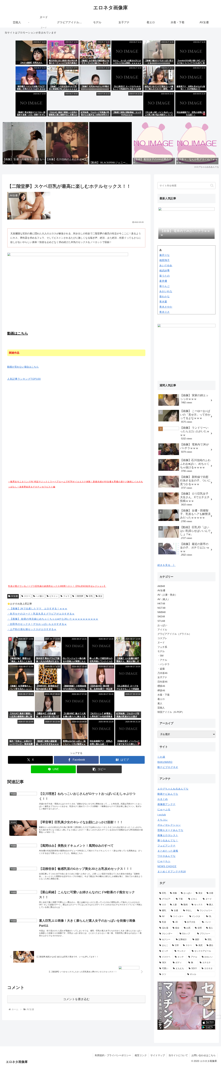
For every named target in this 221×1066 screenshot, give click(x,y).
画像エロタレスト (167, 835)
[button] (99, 769)
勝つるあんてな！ (167, 840)
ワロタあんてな (166, 856)
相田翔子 (164, 260)
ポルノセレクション (169, 825)
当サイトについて (178, 1055)
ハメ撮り (40, 596)
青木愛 (163, 301)
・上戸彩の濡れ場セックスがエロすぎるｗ (31, 629)
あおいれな (165, 291)
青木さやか (165, 306)
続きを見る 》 (166, 565)
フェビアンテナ (166, 845)
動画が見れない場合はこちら (23, 366)
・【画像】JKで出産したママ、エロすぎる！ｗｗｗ (37, 608)
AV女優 (14, 596)
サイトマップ (157, 1055)
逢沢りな (164, 255)
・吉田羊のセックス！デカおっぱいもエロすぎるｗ (37, 624)
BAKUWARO (164, 762)
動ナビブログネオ (167, 767)
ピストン (53, 596)
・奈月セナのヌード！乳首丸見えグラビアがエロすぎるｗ (41, 613)
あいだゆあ (165, 265)
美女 (100, 596)
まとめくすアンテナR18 (171, 871)
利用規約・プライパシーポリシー (113, 1055)
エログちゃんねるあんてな (173, 788)
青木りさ (164, 312)
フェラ (66, 596)
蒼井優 (163, 281)
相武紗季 (164, 270)
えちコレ (162, 819)
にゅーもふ (163, 861)
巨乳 (91, 596)
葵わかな (164, 296)
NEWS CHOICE (166, 866)
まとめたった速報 (167, 850)
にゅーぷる (163, 809)
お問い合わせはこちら (203, 1055)
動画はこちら (17, 333)
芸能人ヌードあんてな (170, 830)
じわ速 (161, 756)
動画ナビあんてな (167, 794)
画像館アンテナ (166, 804)
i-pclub (161, 814)
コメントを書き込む (76, 999)
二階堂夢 (79, 596)
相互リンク (141, 1055)
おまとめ (162, 799)
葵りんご (164, 286)
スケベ (27, 596)
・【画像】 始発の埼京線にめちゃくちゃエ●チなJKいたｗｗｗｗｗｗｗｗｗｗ (52, 618)
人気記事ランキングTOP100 (24, 378)
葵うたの (164, 275)
